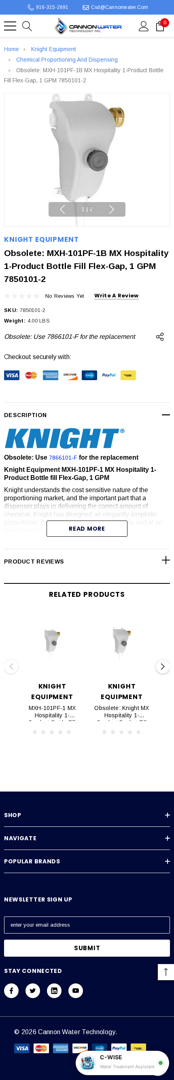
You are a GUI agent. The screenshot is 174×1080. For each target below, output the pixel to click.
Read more (87, 529)
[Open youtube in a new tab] (75, 990)
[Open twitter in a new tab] (32, 990)
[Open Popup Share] (160, 337)
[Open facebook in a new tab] (11, 990)
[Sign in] (144, 25)
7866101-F (63, 457)
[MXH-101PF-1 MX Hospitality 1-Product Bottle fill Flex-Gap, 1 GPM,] (52, 643)
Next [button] (112, 209)
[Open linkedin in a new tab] (54, 990)
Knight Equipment (41, 239)
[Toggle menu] (10, 26)
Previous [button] (62, 209)
